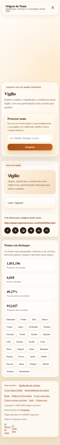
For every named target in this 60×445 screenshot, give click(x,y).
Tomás (22, 334)
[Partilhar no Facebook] (7, 230)
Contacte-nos (41, 400)
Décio (9, 349)
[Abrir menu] (53, 7)
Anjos (20, 326)
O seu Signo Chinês (13, 390)
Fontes (24, 319)
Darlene (47, 326)
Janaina (19, 341)
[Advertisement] (30, 49)
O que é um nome (42, 395)
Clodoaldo (33, 326)
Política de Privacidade (22, 395)
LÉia (8, 341)
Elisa (34, 319)
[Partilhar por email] (46, 230)
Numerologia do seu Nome (37, 390)
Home (7, 395)
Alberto (45, 363)
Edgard (20, 349)
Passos (21, 356)
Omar (31, 349)
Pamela (9, 356)
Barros (45, 319)
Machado (44, 349)
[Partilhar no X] (15, 230)
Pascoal (9, 363)
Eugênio (46, 334)
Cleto (42, 341)
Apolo (32, 356)
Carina (9, 326)
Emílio (44, 356)
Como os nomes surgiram (15, 400)
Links (31, 400)
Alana (21, 363)
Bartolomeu (24, 371)
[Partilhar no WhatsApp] (23, 230)
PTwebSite (25, 410)
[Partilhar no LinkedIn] (39, 230)
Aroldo (31, 341)
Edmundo (10, 319)
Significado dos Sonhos (29, 385)
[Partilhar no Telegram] (31, 230)
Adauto (34, 334)
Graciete (10, 334)
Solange (33, 363)
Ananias (10, 371)
